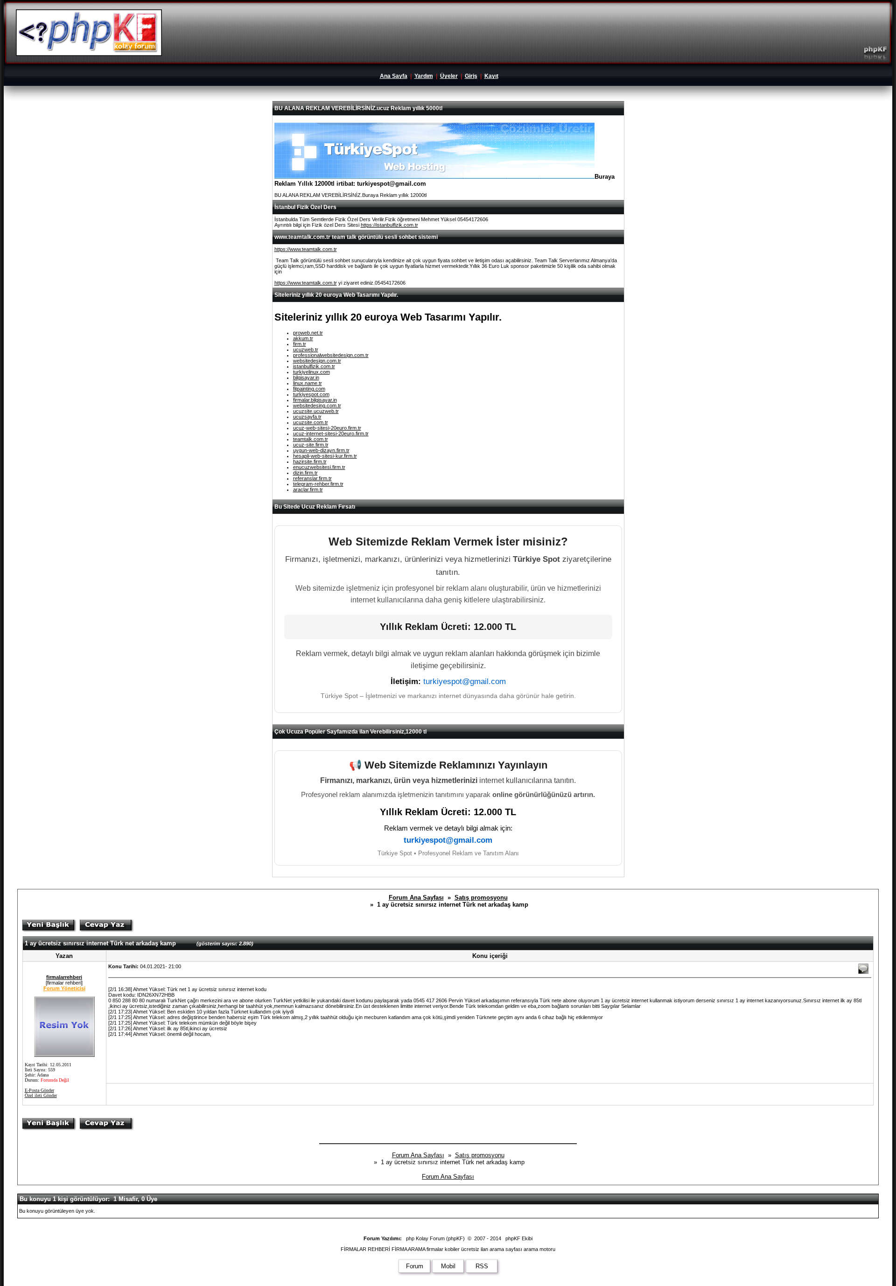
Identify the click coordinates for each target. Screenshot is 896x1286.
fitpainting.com (309, 388)
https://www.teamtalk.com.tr (305, 249)
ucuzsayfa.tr (307, 416)
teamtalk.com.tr (310, 439)
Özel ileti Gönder (41, 1095)
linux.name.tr (307, 383)
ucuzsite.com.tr (310, 422)
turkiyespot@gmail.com (464, 681)
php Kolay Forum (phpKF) (435, 1238)
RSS (482, 1266)
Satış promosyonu (481, 897)
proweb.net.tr (308, 332)
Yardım (423, 76)
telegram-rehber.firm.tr (318, 484)
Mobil (448, 1266)
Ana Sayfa (393, 76)
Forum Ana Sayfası (416, 897)
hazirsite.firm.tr (310, 461)
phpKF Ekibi (518, 1238)
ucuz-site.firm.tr (311, 444)
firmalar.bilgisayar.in (315, 400)
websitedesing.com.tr (317, 405)
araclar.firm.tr (308, 489)
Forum (414, 1266)
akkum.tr (303, 338)
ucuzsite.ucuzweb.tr (316, 411)
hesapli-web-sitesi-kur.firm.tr (325, 456)
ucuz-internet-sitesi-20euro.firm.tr (331, 433)
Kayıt (491, 76)
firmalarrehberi (64, 977)
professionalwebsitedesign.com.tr (331, 355)
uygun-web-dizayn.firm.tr (321, 450)
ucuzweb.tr (305, 349)
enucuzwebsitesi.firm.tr (319, 467)
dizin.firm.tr (305, 472)
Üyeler (449, 76)
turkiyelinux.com (311, 372)
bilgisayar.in (306, 377)
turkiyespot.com (311, 394)
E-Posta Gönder (39, 1090)
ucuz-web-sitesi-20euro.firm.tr (327, 428)
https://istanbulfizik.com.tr (389, 225)
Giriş (471, 76)
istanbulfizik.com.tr (314, 366)
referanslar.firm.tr (312, 478)
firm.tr (299, 344)
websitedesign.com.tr (317, 360)
